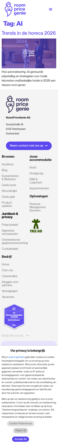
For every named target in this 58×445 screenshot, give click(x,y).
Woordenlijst (9, 191)
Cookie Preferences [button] (20, 423)
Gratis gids (8, 196)
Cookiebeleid (10, 248)
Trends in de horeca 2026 (29, 33)
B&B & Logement (35, 180)
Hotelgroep (36, 173)
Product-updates (7, 204)
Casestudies (9, 276)
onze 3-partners (16, 357)
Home (5, 264)
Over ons (7, 270)
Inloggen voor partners (10, 283)
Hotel (32, 167)
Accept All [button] (20, 439)
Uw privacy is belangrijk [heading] (27, 351)
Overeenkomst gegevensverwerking (11, 241)
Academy (8, 164)
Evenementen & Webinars (10, 177)
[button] (50, 9)
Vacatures (8, 297)
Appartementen (39, 188)
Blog (4, 170)
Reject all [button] (20, 430)
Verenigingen (10, 291)
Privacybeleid (10, 224)
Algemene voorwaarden (10, 232)
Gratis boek (9, 185)
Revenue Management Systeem (37, 207)
